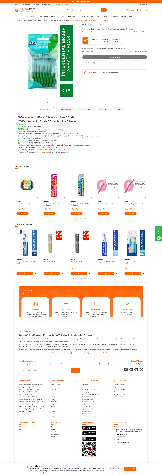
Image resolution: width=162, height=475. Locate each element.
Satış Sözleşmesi (119, 389)
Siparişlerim (26, 4)
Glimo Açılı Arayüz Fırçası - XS (133, 204)
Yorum (90, 109)
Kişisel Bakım (62, 16)
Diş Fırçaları (51, 20)
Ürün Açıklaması (45, 109)
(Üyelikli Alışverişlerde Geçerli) (116, 48)
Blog (52, 427)
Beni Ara (119, 109)
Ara (104, 10)
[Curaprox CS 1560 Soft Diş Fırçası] (108, 243)
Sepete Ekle (22, 213)
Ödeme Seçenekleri (65, 109)
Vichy (52, 404)
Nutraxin (53, 389)
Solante (53, 414)
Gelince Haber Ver (114, 57)
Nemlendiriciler (86, 397)
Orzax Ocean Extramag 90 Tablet (29, 389)
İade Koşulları (104, 109)
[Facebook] (126, 369)
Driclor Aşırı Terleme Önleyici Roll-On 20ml (31, 406)
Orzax (52, 399)
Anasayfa (17, 4)
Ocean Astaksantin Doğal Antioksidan (30, 399)
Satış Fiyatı (105, 39)
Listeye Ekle (87, 63)
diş (40, 149)
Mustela (53, 394)
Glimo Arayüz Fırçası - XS (105, 204)
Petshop (123, 16)
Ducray (53, 411)
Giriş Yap (21, 427)
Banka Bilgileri (118, 397)
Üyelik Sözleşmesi (119, 387)
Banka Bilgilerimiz (46, 4)
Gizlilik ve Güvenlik (119, 394)
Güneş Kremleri (43, 16)
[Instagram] (141, 369)
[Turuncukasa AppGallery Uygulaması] (89, 440)
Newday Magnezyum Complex (28, 387)
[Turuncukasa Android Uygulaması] (89, 429)
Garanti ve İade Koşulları (121, 392)
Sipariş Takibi (55, 434)
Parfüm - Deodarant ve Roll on (91, 394)
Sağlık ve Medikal (83, 16)
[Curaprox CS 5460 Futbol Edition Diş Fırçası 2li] (81, 185)
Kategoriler (36, 4)
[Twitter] (131, 369)
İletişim (53, 429)
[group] (47, 61)
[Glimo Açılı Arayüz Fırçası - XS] (135, 185)
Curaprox (46, 201)
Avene (52, 409)
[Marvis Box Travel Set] (27, 185)
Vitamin (52, 16)
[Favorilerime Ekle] (37, 198)
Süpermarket (114, 16)
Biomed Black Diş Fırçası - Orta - (80, 262)
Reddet (68, 470)
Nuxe (52, 416)
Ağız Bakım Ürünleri (40, 20)
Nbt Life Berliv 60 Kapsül (26, 394)
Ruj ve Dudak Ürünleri (89, 389)
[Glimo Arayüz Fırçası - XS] (108, 185)
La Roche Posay (55, 384)
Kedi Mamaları (86, 411)
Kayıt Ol (21, 429)
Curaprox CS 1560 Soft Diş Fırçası (108, 262)
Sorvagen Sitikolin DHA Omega (28, 397)
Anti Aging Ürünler (88, 392)
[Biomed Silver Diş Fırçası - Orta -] (54, 243)
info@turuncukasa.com (124, 442)
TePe (84, 25)
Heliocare (53, 387)
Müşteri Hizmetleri (56, 432)
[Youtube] (136, 369)
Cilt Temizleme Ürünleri (89, 387)
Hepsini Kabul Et (130, 469)
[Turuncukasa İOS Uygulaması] (89, 435)
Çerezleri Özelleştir (115, 469)
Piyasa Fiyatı (93, 39)
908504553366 (121, 436)
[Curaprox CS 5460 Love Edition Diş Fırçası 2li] (54, 185)
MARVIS (18, 201)
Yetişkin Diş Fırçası (62, 20)
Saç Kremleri (86, 404)
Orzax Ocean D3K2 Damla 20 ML (29, 392)
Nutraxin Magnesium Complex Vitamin (30, 384)
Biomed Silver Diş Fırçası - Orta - (53, 262)
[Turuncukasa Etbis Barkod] (89, 457)
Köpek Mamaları (87, 414)
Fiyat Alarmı (96, 63)
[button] (47, 102)
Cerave (53, 406)
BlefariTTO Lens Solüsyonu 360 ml (29, 404)
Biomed (46, 259)
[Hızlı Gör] (36, 213)
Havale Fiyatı (116, 39)
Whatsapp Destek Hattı (62, 4)
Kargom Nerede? (142, 4)
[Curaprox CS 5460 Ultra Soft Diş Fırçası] (27, 243)
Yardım (53, 436)
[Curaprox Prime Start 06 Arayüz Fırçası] (135, 243)
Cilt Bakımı (33, 16)
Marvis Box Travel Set (23, 204)
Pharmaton (54, 401)
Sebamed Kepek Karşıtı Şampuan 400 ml (31, 409)
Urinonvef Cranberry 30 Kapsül (28, 411)
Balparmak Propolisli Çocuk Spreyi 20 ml (31, 401)
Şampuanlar (86, 406)
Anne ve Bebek (95, 16)
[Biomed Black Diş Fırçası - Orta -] (81, 243)
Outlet (130, 16)
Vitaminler (85, 384)
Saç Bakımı (71, 16)
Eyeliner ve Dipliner (88, 401)
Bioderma (53, 392)
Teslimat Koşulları (119, 384)
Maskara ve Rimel (87, 399)
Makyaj (105, 16)
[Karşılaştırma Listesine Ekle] (31, 213)
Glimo (99, 201)
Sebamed (53, 397)
